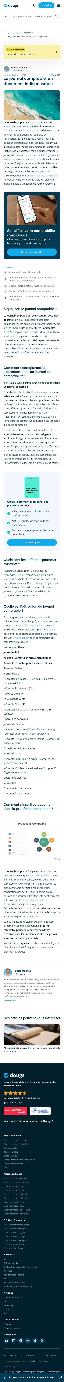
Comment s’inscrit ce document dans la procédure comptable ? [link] (34, 298)
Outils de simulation (22, 16)
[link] (46, 5)
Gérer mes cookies (29, 1361)
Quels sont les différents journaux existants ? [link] (31, 285)
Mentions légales (10, 1355)
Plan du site (43, 1361)
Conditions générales (27, 1355)
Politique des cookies (12, 1361)
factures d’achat (34, 625)
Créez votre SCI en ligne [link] (14, 1244)
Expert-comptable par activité (17, 1144)
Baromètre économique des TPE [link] (18, 1286)
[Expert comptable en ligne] (11, 5)
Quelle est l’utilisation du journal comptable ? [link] (31, 291)
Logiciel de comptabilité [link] (14, 1163)
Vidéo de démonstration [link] (14, 1282)
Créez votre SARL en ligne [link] (15, 1236)
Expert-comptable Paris (14, 1205)
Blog (7, 16)
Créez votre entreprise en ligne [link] (17, 1224)
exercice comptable (47, 175)
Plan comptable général (14, 1274)
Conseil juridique (11, 1155)
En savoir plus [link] (10, 1000)
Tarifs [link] (6, 1167)
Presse (6, 1309)
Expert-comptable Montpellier (17, 1198)
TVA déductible (20, 637)
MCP (6, 1313)
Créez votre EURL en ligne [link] (15, 1240)
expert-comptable (38, 875)
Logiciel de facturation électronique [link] (19, 1159)
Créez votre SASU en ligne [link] (15, 1228)
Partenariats (9, 1305)
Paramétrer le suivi (11, 1367)
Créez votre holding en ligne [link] (16, 1248)
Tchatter (7, 1324)
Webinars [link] (8, 1270)
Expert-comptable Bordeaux (16, 1178)
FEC (6, 332)
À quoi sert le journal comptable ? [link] (26, 272)
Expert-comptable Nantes (15, 1202)
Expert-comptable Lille (13, 1186)
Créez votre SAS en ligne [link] (14, 1232)
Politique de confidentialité (48, 1355)
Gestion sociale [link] (10, 1148)
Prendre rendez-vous (13, 1328)
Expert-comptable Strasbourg (17, 1209)
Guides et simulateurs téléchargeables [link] (20, 1267)
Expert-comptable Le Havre (16, 1182)
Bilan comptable (11, 1151)
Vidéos (7, 1278)
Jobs (5, 1301)
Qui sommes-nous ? (12, 1297)
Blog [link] (5, 1259)
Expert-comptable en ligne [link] (15, 1140)
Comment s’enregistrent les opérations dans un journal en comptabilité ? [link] (32, 279)
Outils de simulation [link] (12, 1263)
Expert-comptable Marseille (16, 1194)
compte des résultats (32, 900)
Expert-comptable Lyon (14, 1190)
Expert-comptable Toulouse (16, 1213)
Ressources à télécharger (47, 16)
